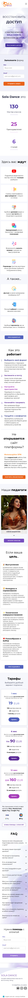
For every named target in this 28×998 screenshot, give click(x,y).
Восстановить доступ (14, 45)
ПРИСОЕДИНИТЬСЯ (14, 337)
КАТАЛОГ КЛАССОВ (14, 540)
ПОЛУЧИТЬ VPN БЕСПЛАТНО (14, 477)
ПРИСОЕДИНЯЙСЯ (14, 667)
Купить (14, 719)
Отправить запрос (14, 83)
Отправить (14, 955)
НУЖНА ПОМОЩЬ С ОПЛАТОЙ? (14, 824)
